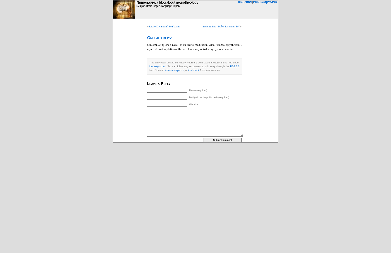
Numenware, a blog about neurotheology (167, 2)
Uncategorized (157, 66)
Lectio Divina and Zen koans (164, 26)
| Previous (271, 2)
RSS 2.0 (234, 66)
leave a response (174, 70)
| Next (263, 2)
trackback (193, 70)
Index (256, 2)
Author (248, 2)
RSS (240, 2)
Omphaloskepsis (160, 37)
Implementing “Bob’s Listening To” (221, 26)
